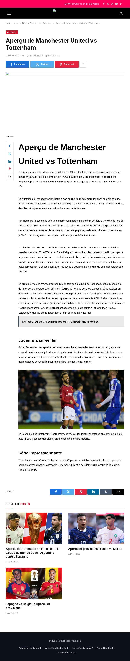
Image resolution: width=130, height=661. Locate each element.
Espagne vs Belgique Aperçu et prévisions (28, 606)
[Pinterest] (10, 169)
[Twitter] (10, 153)
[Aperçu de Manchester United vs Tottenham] (65, 100)
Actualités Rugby (106, 648)
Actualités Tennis (67, 652)
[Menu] (9, 13)
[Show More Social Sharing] (82, 64)
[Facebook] (10, 146)
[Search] (121, 13)
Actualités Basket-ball (56, 648)
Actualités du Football (30, 648)
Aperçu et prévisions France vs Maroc (95, 549)
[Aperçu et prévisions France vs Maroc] (96, 528)
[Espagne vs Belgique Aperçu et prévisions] (34, 583)
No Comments (36, 56)
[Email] (10, 176)
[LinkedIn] (10, 161)
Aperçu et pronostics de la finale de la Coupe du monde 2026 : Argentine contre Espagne (32, 552)
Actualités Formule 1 (82, 648)
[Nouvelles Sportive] (65, 13)
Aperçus (11, 32)
